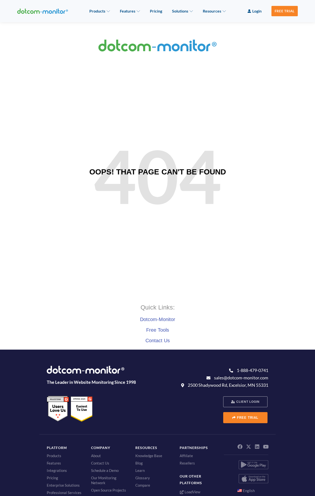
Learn (140, 470)
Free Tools (157, 330)
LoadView (192, 492)
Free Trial (285, 11)
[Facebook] (239, 446)
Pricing (156, 11)
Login (257, 11)
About (96, 455)
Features (127, 11)
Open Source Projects (108, 490)
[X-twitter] (248, 446)
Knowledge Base (148, 455)
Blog (139, 463)
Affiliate (186, 455)
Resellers (187, 463)
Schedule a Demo (105, 470)
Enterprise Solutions (63, 485)
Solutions (180, 11)
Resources (212, 11)
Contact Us (157, 340)
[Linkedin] (257, 446)
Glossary (142, 478)
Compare (142, 485)
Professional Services (64, 492)
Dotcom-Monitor (157, 319)
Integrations (57, 470)
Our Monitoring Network (103, 480)
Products (97, 11)
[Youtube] (265, 446)
